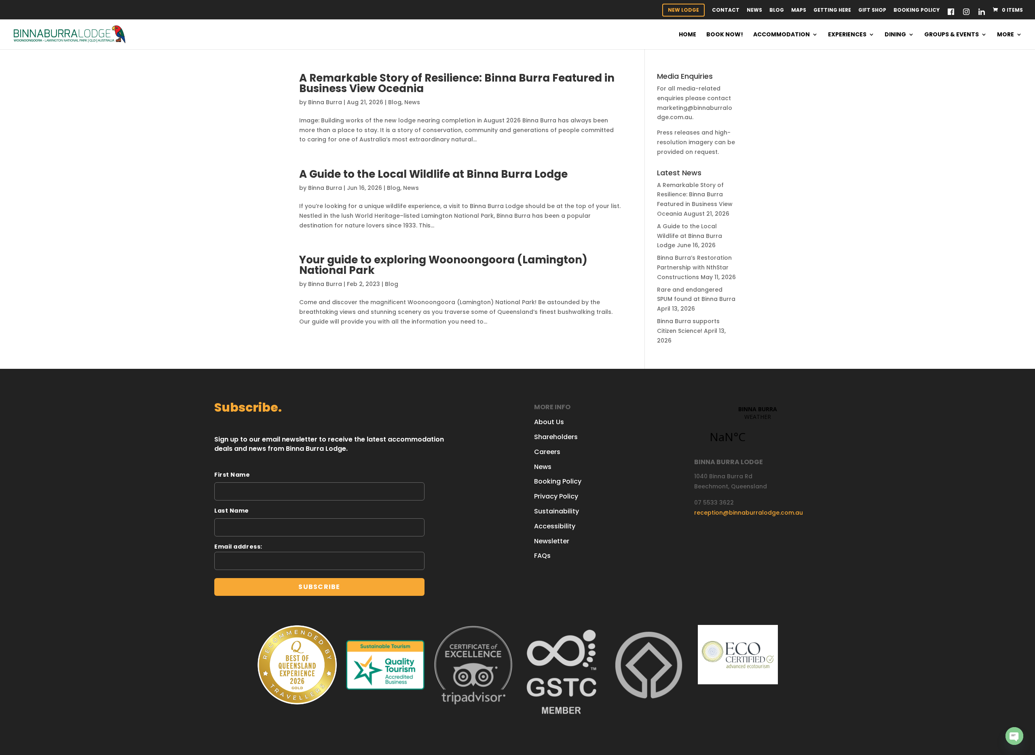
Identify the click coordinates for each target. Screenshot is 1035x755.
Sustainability (556, 511)
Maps (798, 10)
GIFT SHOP (872, 10)
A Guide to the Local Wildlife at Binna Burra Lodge (433, 174)
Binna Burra (325, 102)
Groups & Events (951, 35)
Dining (895, 35)
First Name (232, 475)
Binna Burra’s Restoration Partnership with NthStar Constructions (694, 267)
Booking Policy (916, 10)
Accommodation (781, 35)
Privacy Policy (556, 496)
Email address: (238, 547)
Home (687, 35)
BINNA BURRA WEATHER (757, 429)
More (1005, 35)
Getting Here (832, 10)
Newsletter (551, 541)
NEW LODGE (683, 9)
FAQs (542, 555)
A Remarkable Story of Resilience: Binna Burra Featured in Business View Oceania (457, 83)
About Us (549, 422)
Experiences (847, 35)
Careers (547, 451)
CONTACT (725, 10)
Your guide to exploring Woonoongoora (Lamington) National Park (443, 265)
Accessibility (554, 526)
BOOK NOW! (724, 35)
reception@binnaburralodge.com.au (748, 513)
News (754, 10)
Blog (776, 10)
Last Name (231, 511)
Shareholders (556, 437)
